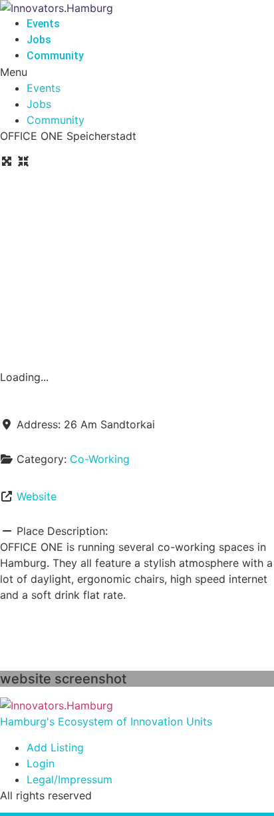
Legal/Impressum (69, 779)
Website (37, 496)
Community (55, 55)
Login (41, 763)
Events (43, 23)
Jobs (39, 39)
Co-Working (100, 459)
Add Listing (55, 747)
